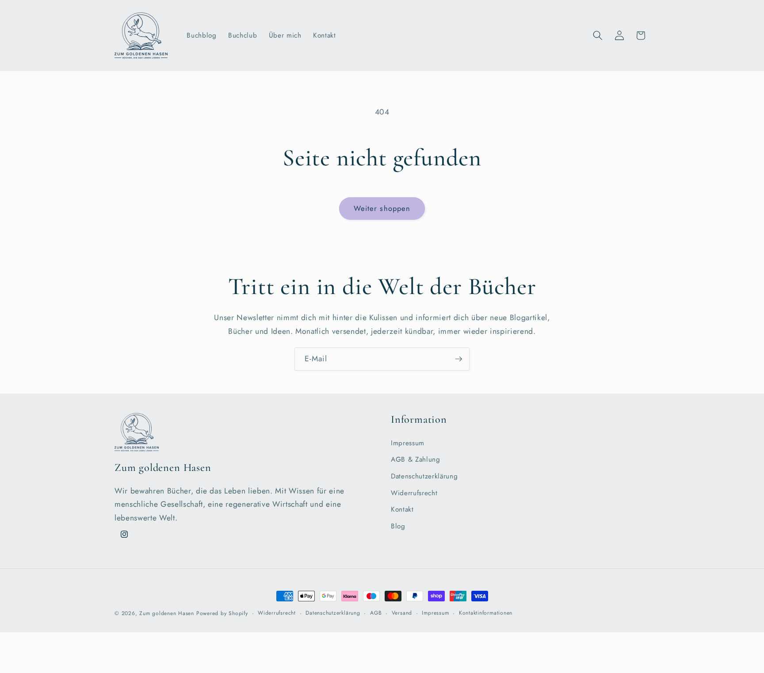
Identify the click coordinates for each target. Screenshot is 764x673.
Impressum (407, 443)
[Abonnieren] (458, 359)
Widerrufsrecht (414, 493)
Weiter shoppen (382, 208)
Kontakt (402, 509)
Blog (398, 526)
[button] (597, 35)
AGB (376, 613)
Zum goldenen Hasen (166, 613)
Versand (402, 613)
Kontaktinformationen (485, 613)
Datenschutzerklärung (424, 476)
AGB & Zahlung (415, 459)
